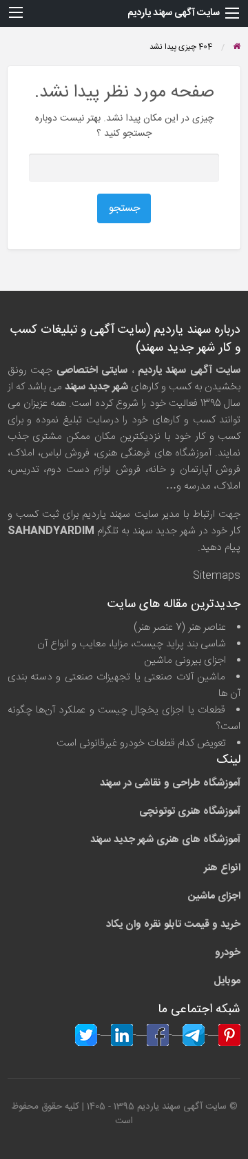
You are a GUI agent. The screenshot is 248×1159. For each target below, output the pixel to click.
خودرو (227, 952)
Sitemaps (216, 575)
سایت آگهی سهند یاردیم (173, 13)
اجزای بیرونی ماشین (185, 660)
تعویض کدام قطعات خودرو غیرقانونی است (141, 743)
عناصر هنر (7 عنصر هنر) (180, 627)
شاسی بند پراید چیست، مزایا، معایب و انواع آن (131, 644)
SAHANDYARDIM (51, 531)
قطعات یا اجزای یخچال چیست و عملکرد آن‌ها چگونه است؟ (124, 718)
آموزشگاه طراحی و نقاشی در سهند (170, 783)
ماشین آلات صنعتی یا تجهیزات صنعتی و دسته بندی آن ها (124, 685)
